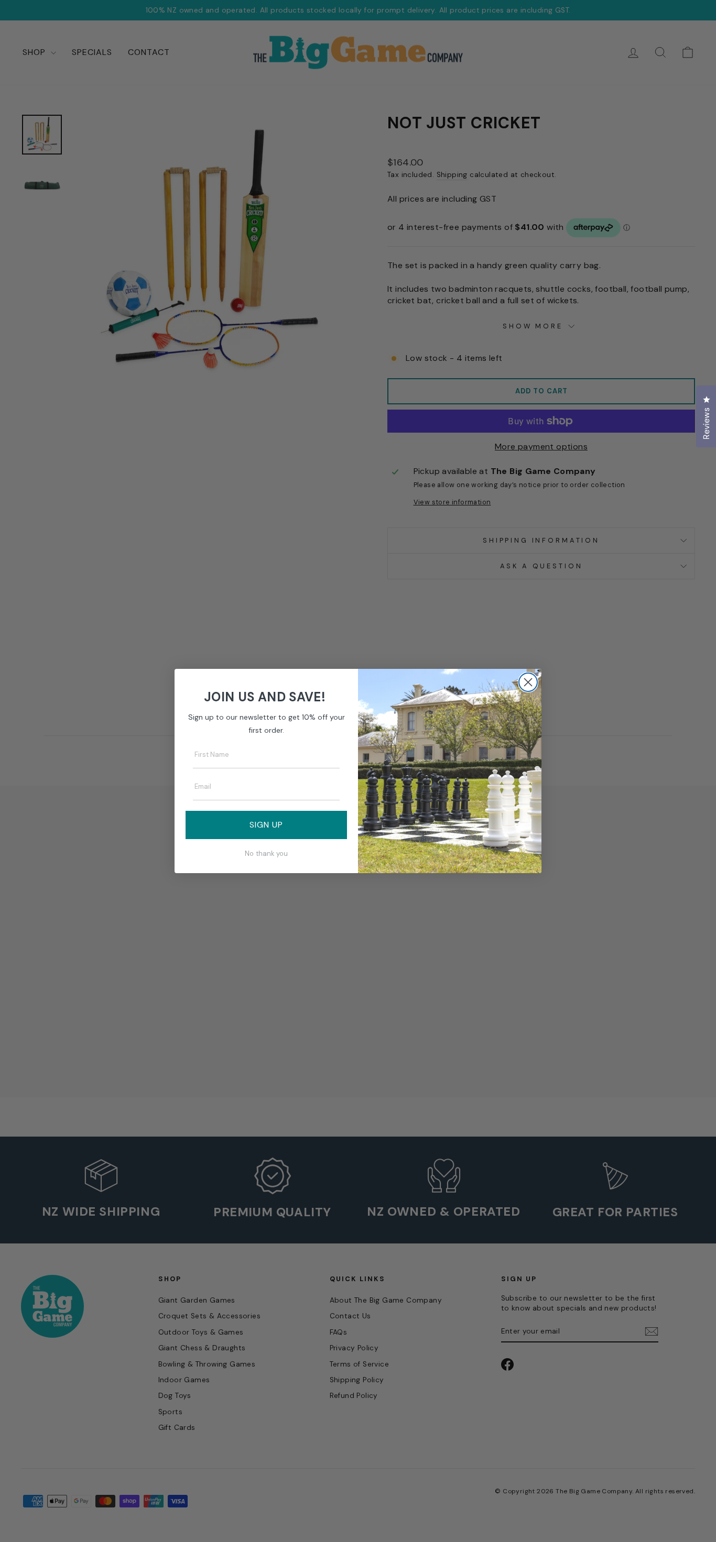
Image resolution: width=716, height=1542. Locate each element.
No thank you (266, 853)
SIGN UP (266, 824)
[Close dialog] (528, 682)
